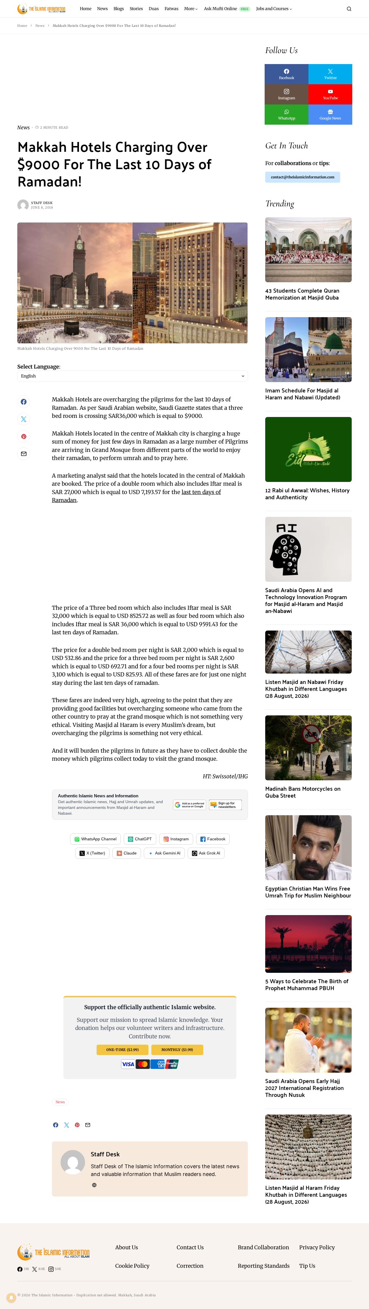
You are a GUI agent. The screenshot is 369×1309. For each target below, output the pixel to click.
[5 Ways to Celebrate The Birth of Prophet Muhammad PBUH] (308, 943)
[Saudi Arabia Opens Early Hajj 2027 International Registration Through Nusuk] (308, 1039)
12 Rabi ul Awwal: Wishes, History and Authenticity (307, 493)
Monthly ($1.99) (177, 1050)
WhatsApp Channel (98, 839)
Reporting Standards (264, 1266)
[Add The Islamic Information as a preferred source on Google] (189, 805)
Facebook (216, 839)
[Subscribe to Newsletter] (225, 805)
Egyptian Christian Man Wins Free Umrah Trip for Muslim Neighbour (308, 891)
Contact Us (190, 1247)
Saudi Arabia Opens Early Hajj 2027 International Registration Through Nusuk (304, 1087)
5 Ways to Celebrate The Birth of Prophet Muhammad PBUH (307, 984)
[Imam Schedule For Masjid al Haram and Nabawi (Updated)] (308, 349)
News (39, 26)
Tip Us (307, 1266)
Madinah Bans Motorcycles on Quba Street (302, 792)
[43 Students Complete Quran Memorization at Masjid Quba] (308, 249)
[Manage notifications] (11, 1297)
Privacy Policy (317, 1247)
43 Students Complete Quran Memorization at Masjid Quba (302, 293)
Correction (190, 1266)
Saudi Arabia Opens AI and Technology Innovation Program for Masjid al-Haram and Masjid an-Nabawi (306, 600)
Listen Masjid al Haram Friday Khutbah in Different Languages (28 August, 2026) (306, 1194)
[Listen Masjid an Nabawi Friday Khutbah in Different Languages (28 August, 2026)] (308, 651)
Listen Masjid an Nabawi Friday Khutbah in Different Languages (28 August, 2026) (306, 688)
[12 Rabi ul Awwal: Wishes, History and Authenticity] (308, 449)
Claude (130, 853)
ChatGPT (143, 839)
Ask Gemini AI (167, 853)
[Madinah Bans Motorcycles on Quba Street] (308, 747)
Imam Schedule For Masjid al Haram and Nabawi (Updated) (302, 393)
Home (22, 26)
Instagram (179, 839)
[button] (349, 8)
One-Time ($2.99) (122, 1050)
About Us (126, 1247)
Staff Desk (42, 203)
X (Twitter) (95, 853)
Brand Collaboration (263, 1247)
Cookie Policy (132, 1266)
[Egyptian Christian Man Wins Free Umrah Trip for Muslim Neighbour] (308, 847)
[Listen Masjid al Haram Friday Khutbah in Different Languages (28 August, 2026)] (308, 1146)
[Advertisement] (132, 83)
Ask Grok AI (209, 853)
